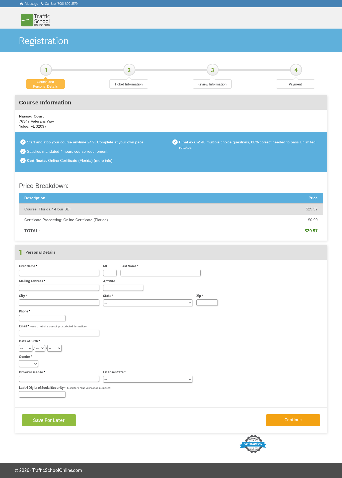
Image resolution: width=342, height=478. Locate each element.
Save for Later (49, 420)
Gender (25, 356)
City (23, 295)
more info (103, 161)
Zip (199, 295)
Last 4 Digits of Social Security (65, 387)
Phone (24, 311)
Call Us (61, 3)
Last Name (130, 266)
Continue (293, 419)
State (108, 295)
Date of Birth (29, 341)
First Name (28, 266)
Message (31, 3)
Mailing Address (32, 281)
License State (114, 372)
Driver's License (32, 372)
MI (105, 266)
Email (53, 326)
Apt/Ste (109, 281)
